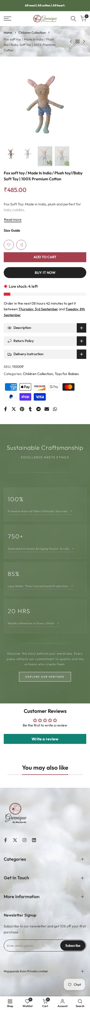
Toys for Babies (67, 374)
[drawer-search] (73, 19)
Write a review (45, 738)
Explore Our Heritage (45, 676)
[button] (9, 245)
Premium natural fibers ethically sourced (40, 511)
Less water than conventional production (40, 586)
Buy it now (45, 272)
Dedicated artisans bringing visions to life (41, 548)
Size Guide (12, 230)
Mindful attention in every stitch (33, 623)
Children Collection (32, 32)
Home (8, 32)
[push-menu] (7, 19)
